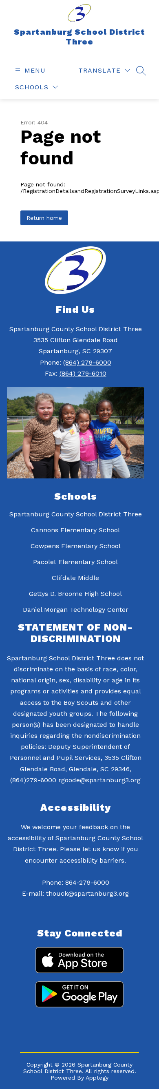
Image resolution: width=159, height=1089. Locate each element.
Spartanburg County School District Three (75, 514)
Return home (44, 218)
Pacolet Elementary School (75, 562)
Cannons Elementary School (75, 530)
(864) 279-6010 (83, 373)
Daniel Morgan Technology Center (75, 609)
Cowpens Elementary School (76, 546)
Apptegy (97, 1077)
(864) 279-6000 (87, 362)
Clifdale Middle (75, 578)
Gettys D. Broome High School (75, 594)
